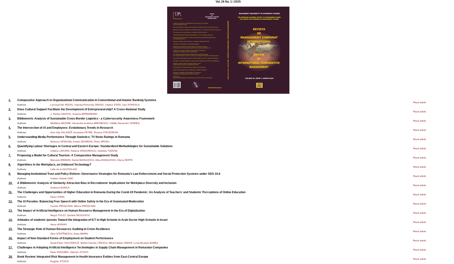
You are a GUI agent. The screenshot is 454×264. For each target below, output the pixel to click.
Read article (419, 102)
